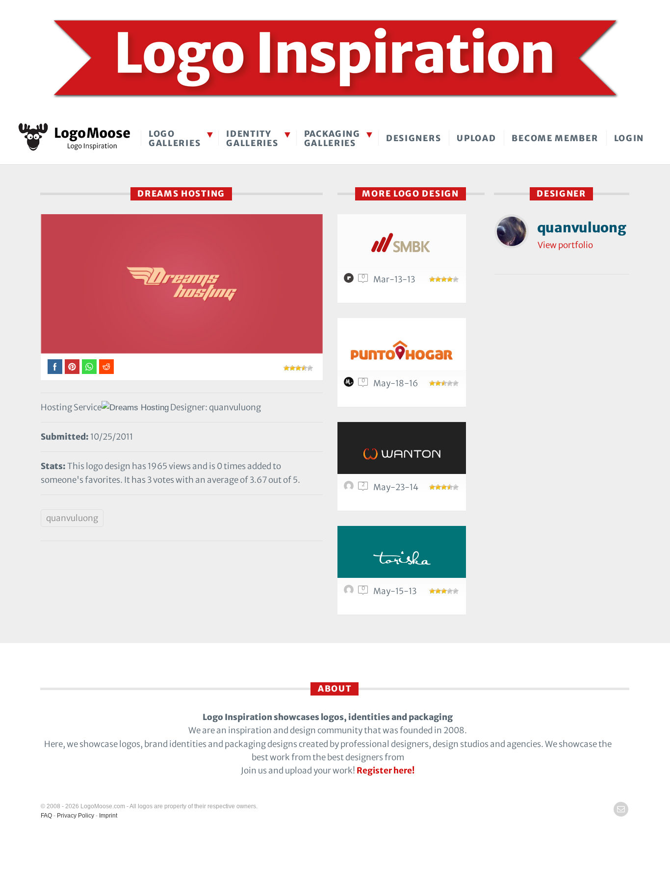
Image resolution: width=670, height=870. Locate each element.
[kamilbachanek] (350, 488)
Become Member (555, 138)
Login (629, 138)
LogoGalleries (175, 138)
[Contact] (621, 809)
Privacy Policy (75, 815)
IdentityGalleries (252, 138)
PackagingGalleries (332, 138)
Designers (413, 138)
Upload (476, 138)
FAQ (46, 815)
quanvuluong (72, 518)
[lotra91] (350, 592)
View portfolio (565, 245)
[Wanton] (401, 453)
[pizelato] (350, 280)
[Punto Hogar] (401, 349)
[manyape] (350, 384)
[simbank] (401, 245)
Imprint (108, 815)
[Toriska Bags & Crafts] (401, 557)
